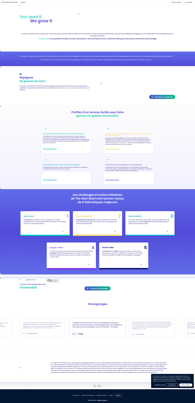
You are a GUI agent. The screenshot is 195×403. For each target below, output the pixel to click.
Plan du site (76, 395)
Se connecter (188, 2)
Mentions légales (101, 395)
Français (118, 395)
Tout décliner (172, 385)
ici (187, 379)
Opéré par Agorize (102, 400)
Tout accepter (186, 385)
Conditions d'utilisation (88, 395)
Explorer (23, 2)
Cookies (110, 395)
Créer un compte (176, 2)
